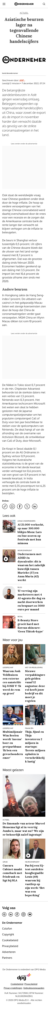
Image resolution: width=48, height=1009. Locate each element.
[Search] (44, 4)
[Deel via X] (27, 506)
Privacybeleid (30, 984)
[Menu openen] (4, 4)
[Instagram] (23, 914)
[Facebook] (17, 914)
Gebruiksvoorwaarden (33, 988)
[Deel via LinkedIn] (34, 506)
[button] (13, 988)
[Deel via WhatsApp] (12, 506)
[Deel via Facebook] (19, 506)
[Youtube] (30, 914)
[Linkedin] (11, 914)
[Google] (4, 914)
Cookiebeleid (17, 984)
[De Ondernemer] (23, 4)
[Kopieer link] (4, 506)
